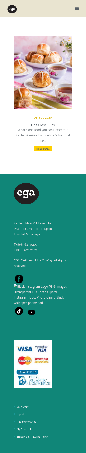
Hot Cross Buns (43, 125)
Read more (43, 149)
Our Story (22, 407)
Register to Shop (26, 421)
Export (20, 414)
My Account (24, 429)
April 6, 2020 (43, 117)
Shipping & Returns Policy (32, 436)
